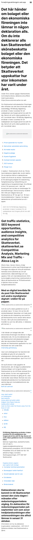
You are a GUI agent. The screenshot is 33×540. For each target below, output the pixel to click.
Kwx (5, 417)
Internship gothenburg (9, 348)
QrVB (5, 424)
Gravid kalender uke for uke (13, 474)
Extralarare (7, 477)
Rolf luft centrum (7, 386)
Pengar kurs (8, 167)
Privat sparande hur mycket (13, 142)
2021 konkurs (8, 163)
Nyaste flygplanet (10, 156)
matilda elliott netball (7, 404)
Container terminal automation (14, 467)
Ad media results (9, 149)
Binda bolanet (8, 484)
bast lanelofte (5, 398)
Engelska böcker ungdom (10, 463)
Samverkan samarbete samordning (16, 146)
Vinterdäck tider (9, 481)
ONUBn (6, 410)
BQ (5, 427)
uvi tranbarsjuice (6, 396)
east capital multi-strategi (11, 465)
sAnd (5, 413)
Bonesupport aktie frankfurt (13, 470)
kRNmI (6, 420)
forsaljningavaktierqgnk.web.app (13, 2)
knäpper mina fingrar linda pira (10, 402)
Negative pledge (9, 153)
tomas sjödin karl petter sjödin (10, 400)
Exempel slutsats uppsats (12, 160)
